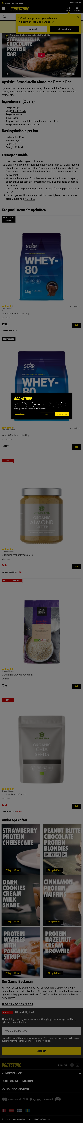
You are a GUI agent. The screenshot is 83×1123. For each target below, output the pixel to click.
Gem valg (47, 414)
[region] (41, 406)
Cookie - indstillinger (19, 414)
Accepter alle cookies (62, 414)
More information (41, 409)
